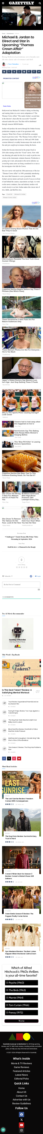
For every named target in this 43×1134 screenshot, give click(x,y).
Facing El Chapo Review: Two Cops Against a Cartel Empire (23, 712)
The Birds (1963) (17, 990)
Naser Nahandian (13, 64)
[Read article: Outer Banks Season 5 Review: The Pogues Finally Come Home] (21, 900)
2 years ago (25, 64)
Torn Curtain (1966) (19, 1005)
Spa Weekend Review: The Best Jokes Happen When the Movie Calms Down (20, 952)
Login (39, 576)
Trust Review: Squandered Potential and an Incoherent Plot (23, 703)
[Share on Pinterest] (14, 71)
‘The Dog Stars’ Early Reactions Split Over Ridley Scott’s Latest (22, 721)
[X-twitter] (21, 1119)
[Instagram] (21, 1130)
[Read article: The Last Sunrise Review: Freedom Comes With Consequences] (21, 785)
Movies (17, 33)
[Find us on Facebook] (4, 758)
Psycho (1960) (16, 982)
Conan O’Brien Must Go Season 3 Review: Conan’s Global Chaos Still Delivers (19, 876)
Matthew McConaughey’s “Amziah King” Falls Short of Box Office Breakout (24, 739)
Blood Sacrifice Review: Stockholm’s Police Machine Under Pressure (23, 730)
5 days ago (20, 957)
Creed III (9, 194)
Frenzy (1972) (16, 1012)
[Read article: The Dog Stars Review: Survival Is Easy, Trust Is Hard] (21, 822)
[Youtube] (21, 1125)
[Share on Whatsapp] (19, 71)
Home (3, 33)
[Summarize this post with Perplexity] (34, 71)
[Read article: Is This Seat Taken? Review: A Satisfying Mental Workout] (21, 673)
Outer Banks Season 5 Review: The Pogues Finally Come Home (19, 915)
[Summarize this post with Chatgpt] (29, 71)
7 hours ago (20, 804)
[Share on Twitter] (9, 71)
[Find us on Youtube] (19, 758)
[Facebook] (21, 1114)
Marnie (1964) (16, 997)
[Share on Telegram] (24, 71)
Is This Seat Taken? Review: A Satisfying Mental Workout (17, 691)
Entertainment (10, 33)
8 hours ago (20, 842)
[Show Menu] (3, 3)
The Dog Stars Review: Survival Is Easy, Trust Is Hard (21, 837)
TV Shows (8, 871)
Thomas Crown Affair (9, 197)
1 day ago (19, 882)
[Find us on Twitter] (9, 758)
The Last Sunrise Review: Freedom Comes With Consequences (19, 799)
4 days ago (20, 919)
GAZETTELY (21, 3)
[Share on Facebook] (4, 71)
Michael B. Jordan (20, 194)
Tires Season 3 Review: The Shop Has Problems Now (24, 748)
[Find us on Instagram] (14, 758)
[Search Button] (40, 3)
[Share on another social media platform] (39, 71)
